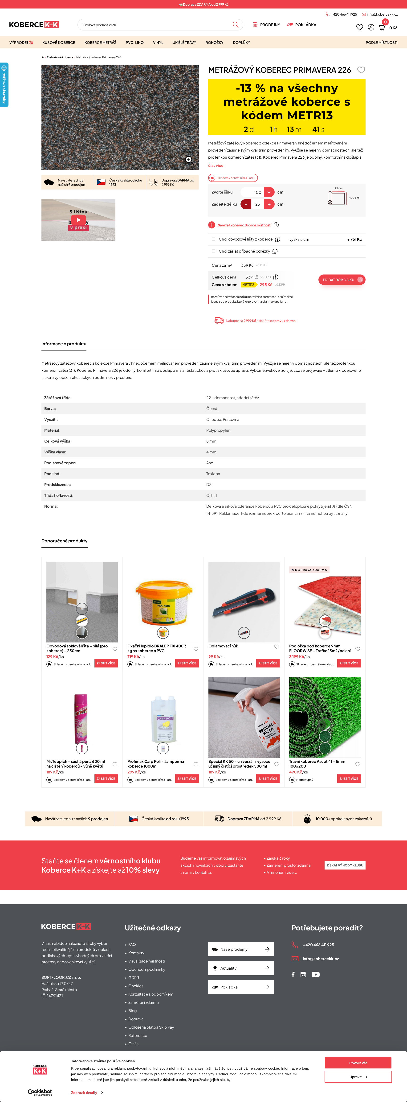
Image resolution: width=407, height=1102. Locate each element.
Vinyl (158, 42)
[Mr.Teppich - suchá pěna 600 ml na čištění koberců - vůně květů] (82, 717)
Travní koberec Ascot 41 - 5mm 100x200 (317, 763)
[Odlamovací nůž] (244, 602)
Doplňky (241, 42)
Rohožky (215, 42)
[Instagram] (303, 974)
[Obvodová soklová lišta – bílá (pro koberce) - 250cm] (82, 602)
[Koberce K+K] (34, 24)
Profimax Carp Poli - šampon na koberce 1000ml (155, 763)
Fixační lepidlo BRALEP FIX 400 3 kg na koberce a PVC (157, 648)
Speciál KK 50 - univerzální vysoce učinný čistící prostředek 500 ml (239, 763)
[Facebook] (293, 974)
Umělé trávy (184, 42)
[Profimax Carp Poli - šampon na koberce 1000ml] (163, 717)
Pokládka (305, 24)
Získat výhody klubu (345, 865)
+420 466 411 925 (344, 14)
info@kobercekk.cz (382, 14)
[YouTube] (316, 974)
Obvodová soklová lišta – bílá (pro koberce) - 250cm (77, 648)
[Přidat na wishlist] (361, 70)
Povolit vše (358, 1063)
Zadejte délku (224, 204)
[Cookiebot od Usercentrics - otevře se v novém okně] (40, 1092)
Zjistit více (106, 663)
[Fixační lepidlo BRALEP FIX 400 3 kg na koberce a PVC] (163, 602)
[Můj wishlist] (359, 27)
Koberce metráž (100, 42)
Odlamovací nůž (223, 645)
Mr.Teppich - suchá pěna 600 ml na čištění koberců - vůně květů (75, 763)
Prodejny (270, 24)
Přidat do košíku (338, 280)
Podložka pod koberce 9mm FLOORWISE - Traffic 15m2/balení (320, 648)
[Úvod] (42, 57)
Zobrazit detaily (84, 1093)
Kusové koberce (58, 42)
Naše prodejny (234, 949)
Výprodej (18, 42)
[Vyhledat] (235, 24)
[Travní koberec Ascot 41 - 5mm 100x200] (325, 717)
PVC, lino (135, 42)
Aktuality (228, 968)
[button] (371, 27)
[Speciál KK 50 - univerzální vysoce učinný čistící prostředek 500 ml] (244, 717)
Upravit (356, 1077)
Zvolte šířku (222, 192)
